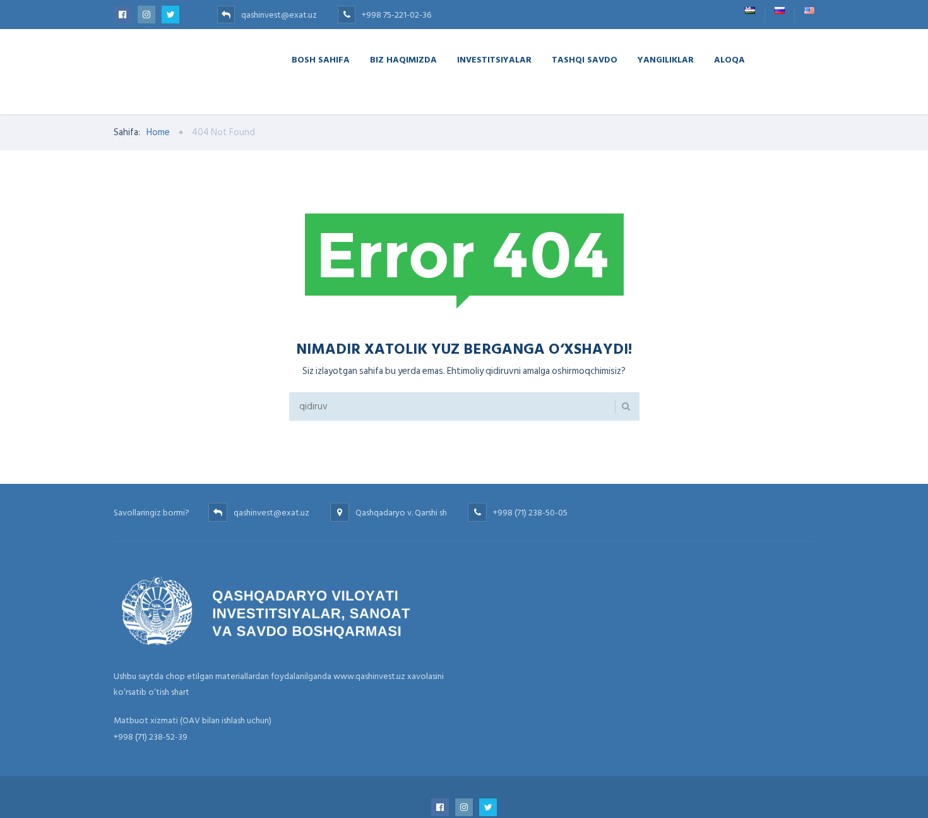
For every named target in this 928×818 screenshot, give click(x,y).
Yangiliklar (666, 59)
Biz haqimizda (403, 59)
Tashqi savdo (584, 59)
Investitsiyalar (494, 59)
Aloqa (729, 59)
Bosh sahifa (321, 59)
